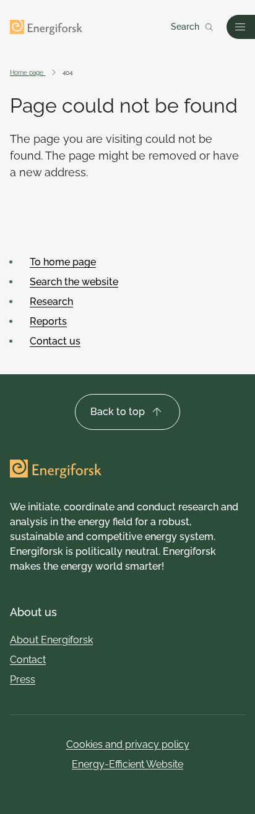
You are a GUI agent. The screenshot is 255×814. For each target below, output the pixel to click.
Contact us (55, 341)
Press (22, 679)
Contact (28, 660)
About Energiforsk (51, 640)
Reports (48, 321)
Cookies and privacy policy (127, 744)
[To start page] (46, 27)
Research (51, 301)
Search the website (74, 282)
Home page (27, 72)
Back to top (117, 412)
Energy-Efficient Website (127, 764)
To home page (63, 262)
